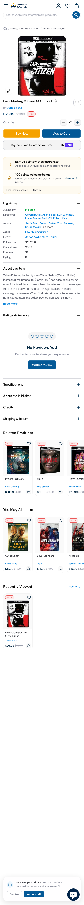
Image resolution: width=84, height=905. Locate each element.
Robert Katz (60, 218)
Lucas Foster (33, 218)
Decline (14, 894)
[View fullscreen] (9, 91)
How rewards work (17, 190)
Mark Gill (47, 218)
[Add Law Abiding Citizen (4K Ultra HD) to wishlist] (77, 102)
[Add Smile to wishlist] (61, 444)
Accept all (34, 894)
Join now (69, 178)
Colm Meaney (65, 223)
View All (73, 586)
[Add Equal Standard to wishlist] (61, 520)
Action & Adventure (54, 28)
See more (47, 227)
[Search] (76, 15)
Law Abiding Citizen (36, 232)
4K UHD (35, 28)
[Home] (5, 28)
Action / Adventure (36, 237)
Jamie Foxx (14, 107)
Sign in (37, 190)
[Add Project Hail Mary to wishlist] (29, 444)
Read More (10, 303)
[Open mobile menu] (5, 5)
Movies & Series (19, 28)
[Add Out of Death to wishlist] (29, 520)
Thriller (53, 237)
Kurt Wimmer (65, 215)
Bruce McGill (33, 227)
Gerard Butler (33, 215)
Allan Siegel (49, 215)
